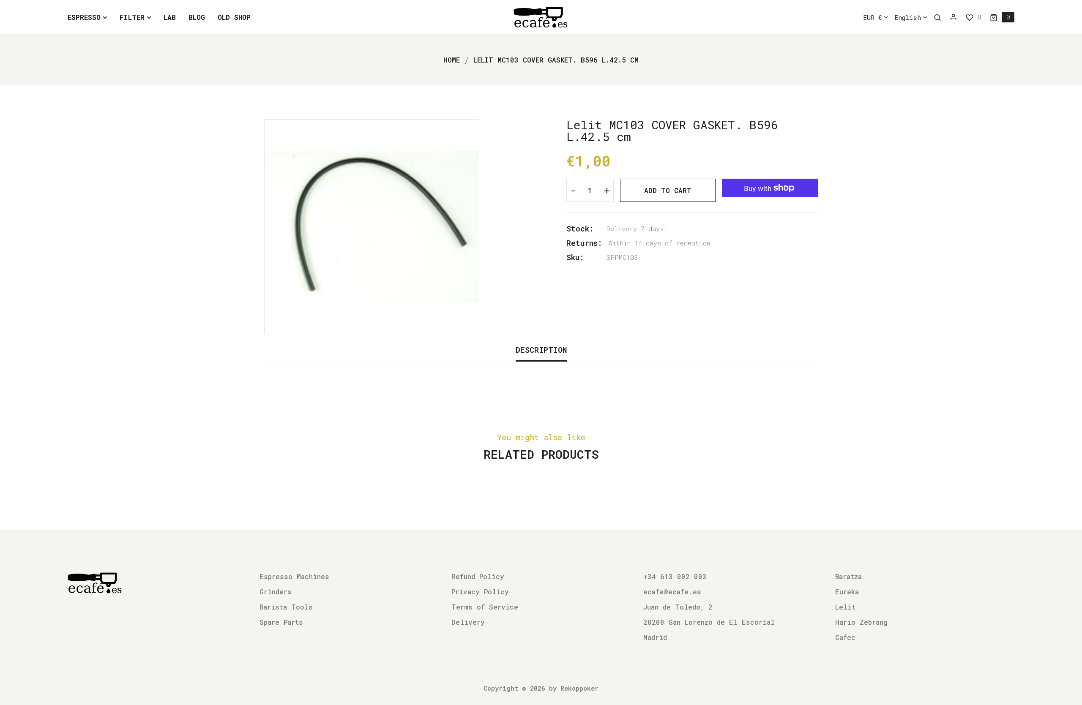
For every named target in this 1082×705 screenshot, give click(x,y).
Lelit (845, 606)
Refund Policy (477, 576)
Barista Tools (286, 606)
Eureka (847, 591)
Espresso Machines (294, 576)
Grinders (276, 591)
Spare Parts (281, 622)
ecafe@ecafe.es (672, 591)
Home (451, 59)
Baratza (848, 576)
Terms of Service (484, 606)
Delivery (468, 622)
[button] (1002, 17)
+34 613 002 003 (675, 576)
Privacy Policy (480, 591)
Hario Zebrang (861, 622)
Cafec (845, 637)
